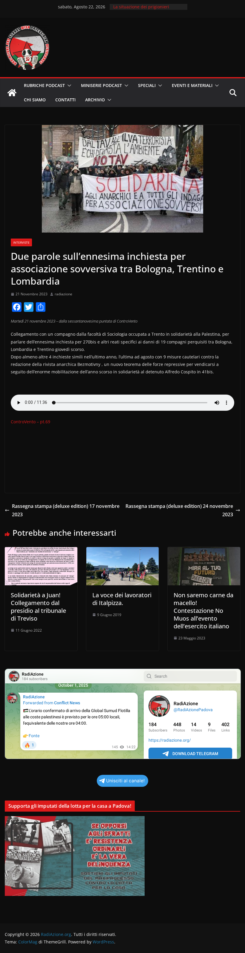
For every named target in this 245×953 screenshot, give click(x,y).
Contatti (65, 100)
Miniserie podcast (101, 85)
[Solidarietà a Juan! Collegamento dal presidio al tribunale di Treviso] (41, 551)
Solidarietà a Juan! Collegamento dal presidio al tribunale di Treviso (38, 606)
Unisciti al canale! (125, 781)
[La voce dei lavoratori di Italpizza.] (122, 551)
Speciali (147, 85)
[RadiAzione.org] (12, 92)
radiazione (63, 294)
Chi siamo (35, 100)
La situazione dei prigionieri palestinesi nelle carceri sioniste (145, 10)
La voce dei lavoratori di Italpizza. (121, 599)
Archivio (95, 100)
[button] (68, 85)
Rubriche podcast (44, 85)
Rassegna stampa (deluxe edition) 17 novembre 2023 (66, 510)
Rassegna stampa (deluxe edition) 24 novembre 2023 (179, 510)
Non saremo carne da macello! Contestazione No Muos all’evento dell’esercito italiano (203, 610)
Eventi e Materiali (192, 85)
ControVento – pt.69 (30, 421)
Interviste (21, 242)
